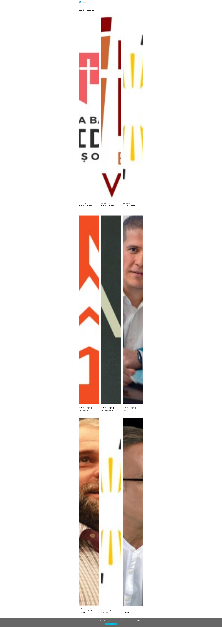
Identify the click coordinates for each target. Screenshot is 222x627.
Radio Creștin (122, 2)
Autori (108, 2)
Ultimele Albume (100, 2)
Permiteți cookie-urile (111, 624)
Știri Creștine (139, 2)
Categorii (115, 2)
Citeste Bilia (130, 2)
